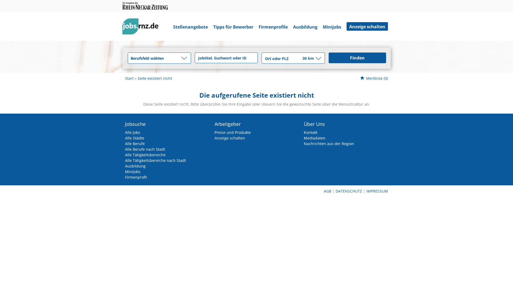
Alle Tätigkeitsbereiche (145, 154)
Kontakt (310, 132)
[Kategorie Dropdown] (185, 58)
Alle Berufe (135, 143)
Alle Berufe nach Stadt (145, 149)
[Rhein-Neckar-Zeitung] (142, 27)
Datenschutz (349, 191)
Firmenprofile (273, 27)
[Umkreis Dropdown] (318, 58)
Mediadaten (314, 138)
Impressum (377, 191)
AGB (327, 191)
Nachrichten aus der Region (329, 143)
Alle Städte (134, 138)
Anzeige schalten (367, 27)
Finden (357, 58)
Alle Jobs (132, 132)
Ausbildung (305, 27)
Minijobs (332, 27)
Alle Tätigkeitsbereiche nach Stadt (155, 160)
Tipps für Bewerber (233, 27)
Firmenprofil (136, 177)
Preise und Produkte (233, 132)
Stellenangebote (190, 27)
